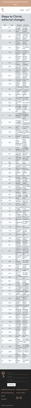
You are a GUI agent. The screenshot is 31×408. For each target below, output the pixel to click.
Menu (22, 10)
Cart (27, 10)
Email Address (10, 380)
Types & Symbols (9, 405)
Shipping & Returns (22, 389)
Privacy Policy (20, 393)
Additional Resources (8, 389)
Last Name (10, 376)
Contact (4, 399)
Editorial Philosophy (7, 393)
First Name (10, 373)
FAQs (3, 396)
